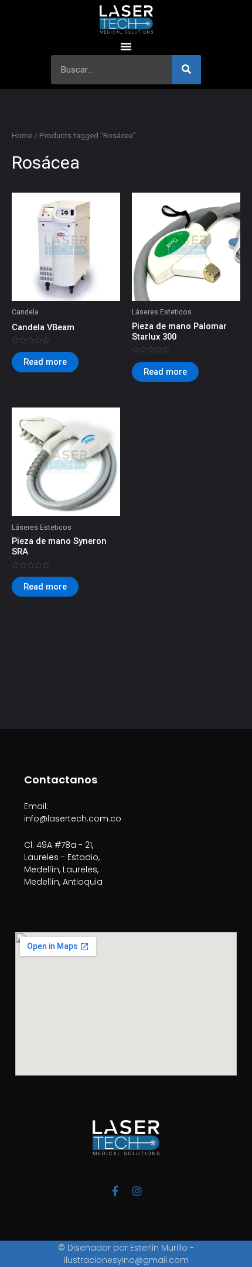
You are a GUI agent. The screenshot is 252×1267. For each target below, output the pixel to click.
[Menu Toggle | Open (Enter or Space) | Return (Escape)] (126, 46)
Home (22, 135)
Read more (45, 362)
